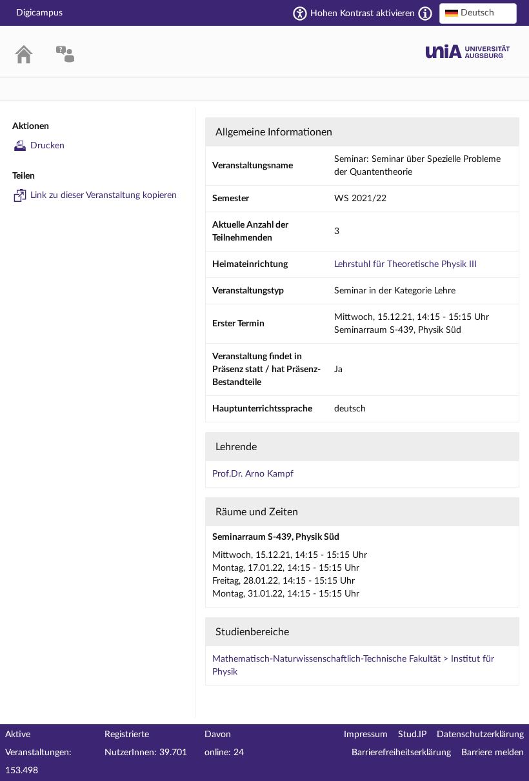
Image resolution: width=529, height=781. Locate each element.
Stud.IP (412, 734)
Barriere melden (492, 752)
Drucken (47, 145)
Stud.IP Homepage (468, 51)
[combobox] (478, 13)
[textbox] (478, 13)
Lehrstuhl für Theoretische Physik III (405, 264)
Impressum (366, 734)
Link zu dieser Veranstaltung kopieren (103, 195)
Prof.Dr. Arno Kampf (253, 474)
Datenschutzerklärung (480, 734)
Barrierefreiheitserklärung (401, 752)
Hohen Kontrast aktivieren (362, 13)
